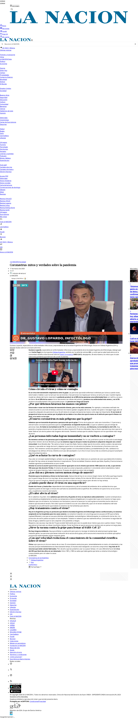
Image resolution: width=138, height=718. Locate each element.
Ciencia (2, 109)
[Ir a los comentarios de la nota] (13, 350)
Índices (2, 82)
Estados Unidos (5, 88)
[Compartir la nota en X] (13, 358)
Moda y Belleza (5, 158)
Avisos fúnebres (5, 181)
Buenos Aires (4, 95)
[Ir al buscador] (12, 9)
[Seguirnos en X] (11, 670)
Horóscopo (4, 149)
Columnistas (4, 120)
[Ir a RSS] (11, 682)
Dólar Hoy (3, 70)
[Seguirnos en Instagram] (11, 676)
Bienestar (3, 106)
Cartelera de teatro (7, 169)
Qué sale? (3, 165)
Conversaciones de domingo (10, 187)
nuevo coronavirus (66, 354)
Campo (2, 73)
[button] (69, 145)
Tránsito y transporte (7, 55)
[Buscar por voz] (135, 44)
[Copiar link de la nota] (11, 355)
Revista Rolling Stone (7, 208)
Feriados (3, 151)
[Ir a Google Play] (15, 688)
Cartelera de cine (6, 167)
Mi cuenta (5, 37)
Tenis (2, 133)
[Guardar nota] (11, 350)
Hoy (32, 562)
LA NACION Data (6, 59)
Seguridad (3, 97)
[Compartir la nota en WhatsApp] (13, 353)
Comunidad (4, 104)
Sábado (2, 190)
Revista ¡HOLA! (5, 201)
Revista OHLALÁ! (6, 199)
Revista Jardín (5, 210)
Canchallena (4, 136)
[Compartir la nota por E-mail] (15, 358)
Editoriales (4, 118)
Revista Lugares (5, 203)
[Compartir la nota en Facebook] (11, 358)
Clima (2, 57)
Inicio (4, 26)
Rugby (2, 131)
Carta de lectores (6, 185)
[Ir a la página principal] (69, 23)
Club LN (5, 34)
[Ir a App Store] (15, 692)
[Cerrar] (32, 40)
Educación (3, 100)
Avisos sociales (5, 183)
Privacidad (42, 701)
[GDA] (15, 708)
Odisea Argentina (59, 352)
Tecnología (4, 147)
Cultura (2, 102)
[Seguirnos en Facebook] (11, 664)
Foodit (4, 31)
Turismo (3, 145)
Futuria (2, 68)
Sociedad (22, 262)
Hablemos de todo (6, 111)
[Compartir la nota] (11, 353)
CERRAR (2, 1)
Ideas (2, 192)
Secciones (5, 29)
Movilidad (3, 79)
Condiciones (34, 701)
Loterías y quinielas (7, 154)
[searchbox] (68, 44)
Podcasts (3, 156)
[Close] (11, 573)
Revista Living (5, 205)
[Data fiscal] (11, 715)
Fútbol (2, 129)
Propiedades (4, 75)
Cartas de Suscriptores (8, 122)
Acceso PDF (4, 176)
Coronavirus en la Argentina (39, 558)
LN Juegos (3, 142)
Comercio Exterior (6, 77)
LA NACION (14, 262)
